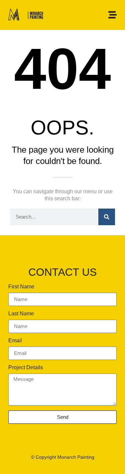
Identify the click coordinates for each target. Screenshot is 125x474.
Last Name (21, 313)
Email (15, 340)
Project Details (25, 367)
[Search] (106, 217)
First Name (21, 286)
